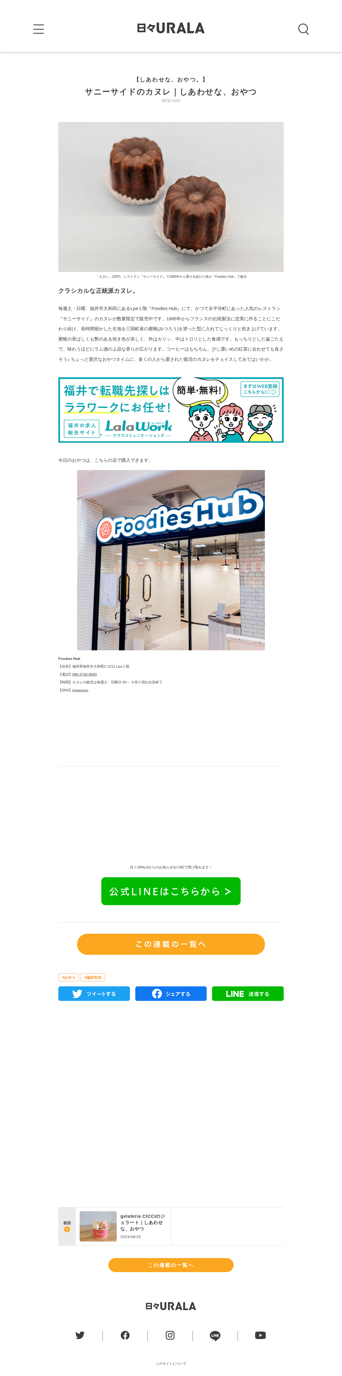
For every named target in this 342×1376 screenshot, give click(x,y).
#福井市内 (92, 977)
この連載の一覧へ (171, 1265)
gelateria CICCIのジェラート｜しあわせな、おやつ (142, 1222)
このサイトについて (171, 1363)
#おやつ (68, 977)
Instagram (80, 690)
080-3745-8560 (84, 674)
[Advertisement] (171, 812)
